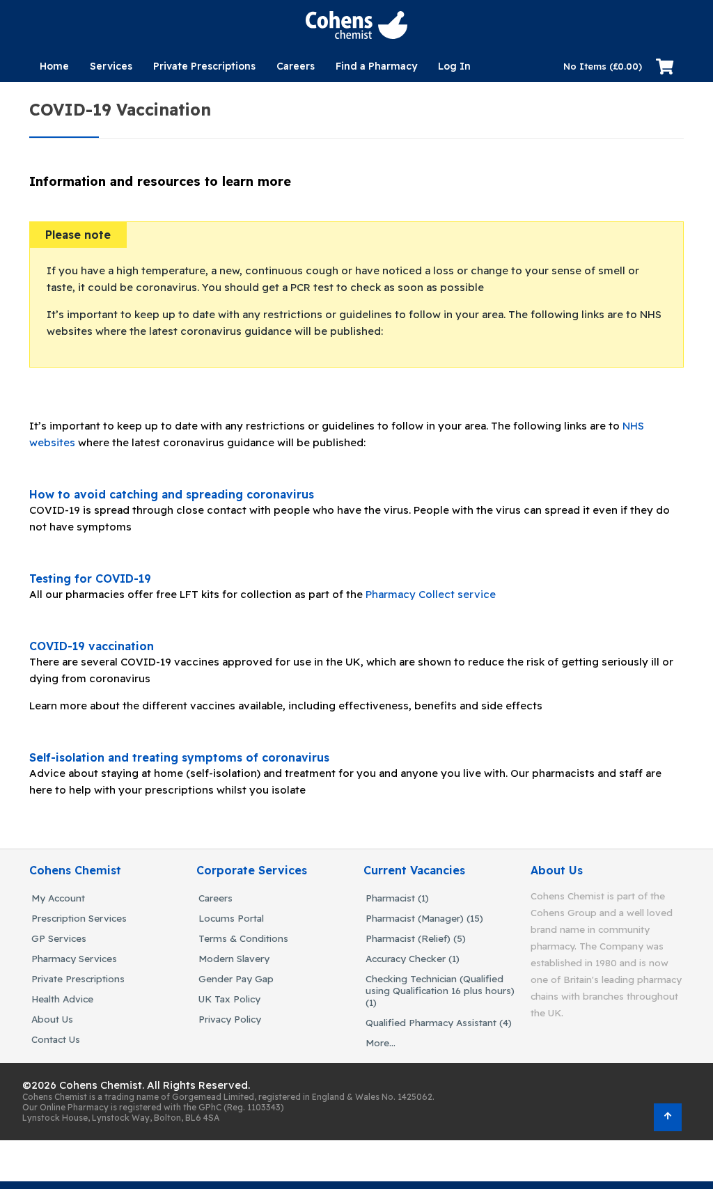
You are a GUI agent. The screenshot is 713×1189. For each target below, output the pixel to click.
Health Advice (62, 999)
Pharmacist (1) (397, 898)
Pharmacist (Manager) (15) (424, 918)
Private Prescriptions (204, 66)
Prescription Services (79, 918)
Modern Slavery (233, 958)
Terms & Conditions (243, 938)
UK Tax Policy (229, 999)
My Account (58, 898)
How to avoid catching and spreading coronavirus (171, 494)
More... (380, 1042)
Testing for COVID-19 (90, 578)
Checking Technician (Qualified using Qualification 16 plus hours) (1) (440, 990)
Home (54, 66)
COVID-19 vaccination (91, 646)
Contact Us (55, 1039)
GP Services (58, 938)
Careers (295, 66)
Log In (454, 66)
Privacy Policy (229, 1019)
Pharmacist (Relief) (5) (416, 938)
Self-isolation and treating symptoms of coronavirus (179, 757)
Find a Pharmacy (376, 66)
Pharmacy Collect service (431, 594)
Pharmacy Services (74, 958)
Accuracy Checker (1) (413, 958)
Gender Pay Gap (236, 978)
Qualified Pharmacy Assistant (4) (439, 1022)
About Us (52, 1019)
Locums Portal (231, 918)
